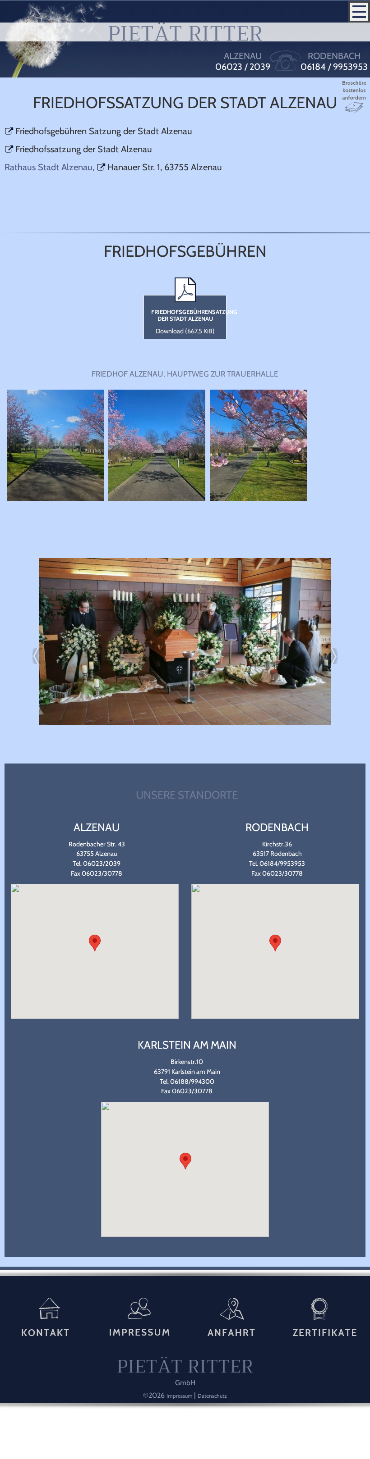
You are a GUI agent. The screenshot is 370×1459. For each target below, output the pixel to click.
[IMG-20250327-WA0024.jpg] (258, 499)
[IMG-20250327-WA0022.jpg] (55, 499)
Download (185, 331)
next (330, 656)
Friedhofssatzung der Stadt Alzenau (83, 149)
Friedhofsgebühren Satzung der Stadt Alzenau (103, 131)
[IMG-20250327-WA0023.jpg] (156, 499)
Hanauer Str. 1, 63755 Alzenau (164, 167)
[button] (94, 943)
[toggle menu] (359, 12)
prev (40, 656)
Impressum (180, 1395)
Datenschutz (212, 1395)
